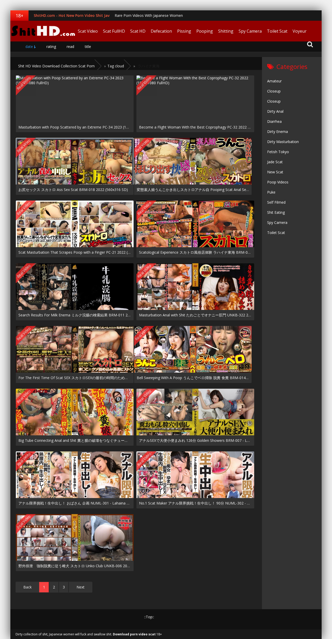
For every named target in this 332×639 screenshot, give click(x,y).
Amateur (274, 81)
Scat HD (138, 31)
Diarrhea (274, 121)
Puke (271, 192)
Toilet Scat (277, 31)
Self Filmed (276, 202)
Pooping (204, 31)
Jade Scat (275, 161)
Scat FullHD (114, 31)
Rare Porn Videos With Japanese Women (149, 15)
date (29, 46)
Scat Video (88, 31)
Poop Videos (277, 182)
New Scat (275, 171)
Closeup (274, 91)
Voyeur (300, 31)
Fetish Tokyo (278, 151)
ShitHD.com (42, 31)
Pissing (184, 31)
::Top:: (149, 616)
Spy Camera (250, 31)
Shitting (225, 31)
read (70, 46)
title (88, 46)
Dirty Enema (277, 131)
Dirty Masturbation (283, 141)
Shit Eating (276, 212)
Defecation (161, 31)
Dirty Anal (275, 111)
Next (81, 587)
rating (51, 46)
